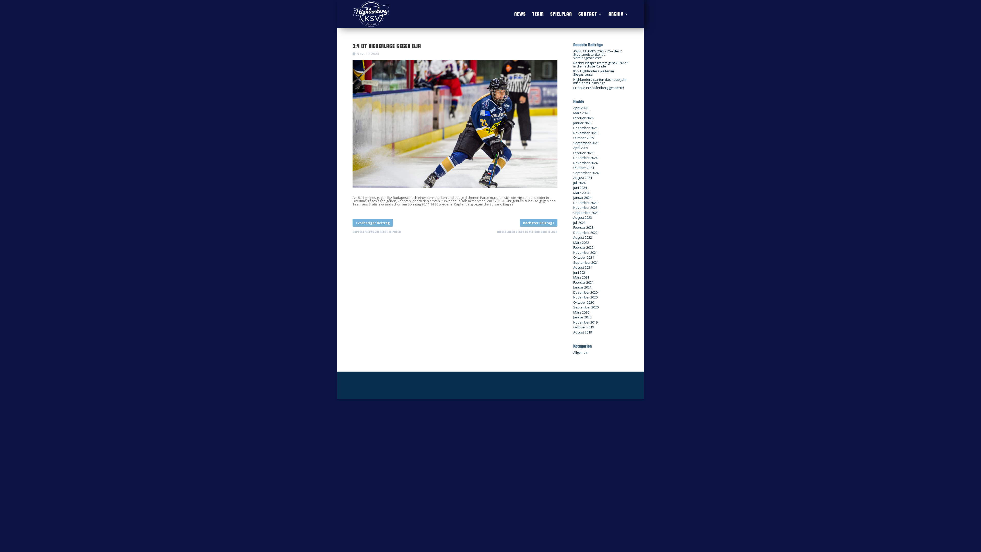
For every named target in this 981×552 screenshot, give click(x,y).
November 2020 (585, 297)
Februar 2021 (583, 282)
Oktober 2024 (583, 167)
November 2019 (585, 322)
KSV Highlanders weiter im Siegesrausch (593, 73)
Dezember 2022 (585, 232)
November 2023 (585, 207)
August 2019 (582, 332)
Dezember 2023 (585, 202)
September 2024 (586, 172)
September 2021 (586, 262)
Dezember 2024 (585, 157)
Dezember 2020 (585, 292)
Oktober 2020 (583, 302)
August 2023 (582, 217)
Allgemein (580, 352)
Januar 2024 (582, 197)
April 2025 (580, 147)
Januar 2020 (582, 317)
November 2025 (585, 133)
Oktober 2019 (583, 327)
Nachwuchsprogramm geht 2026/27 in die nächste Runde (600, 64)
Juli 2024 (579, 182)
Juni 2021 (580, 272)
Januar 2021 (582, 287)
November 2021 (585, 252)
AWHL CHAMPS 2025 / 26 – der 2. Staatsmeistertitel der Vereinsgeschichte (598, 54)
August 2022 (582, 237)
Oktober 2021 (583, 257)
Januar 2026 (582, 123)
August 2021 (582, 267)
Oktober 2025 (583, 137)
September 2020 (586, 307)
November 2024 (585, 162)
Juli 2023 (579, 222)
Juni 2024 (580, 187)
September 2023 (586, 212)
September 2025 (586, 143)
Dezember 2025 (585, 127)
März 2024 (581, 192)
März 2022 (581, 242)
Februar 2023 (583, 227)
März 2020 (581, 312)
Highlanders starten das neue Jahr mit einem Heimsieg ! (600, 81)
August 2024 (582, 177)
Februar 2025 (583, 153)
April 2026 (580, 108)
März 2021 (581, 277)
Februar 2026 (583, 118)
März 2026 (581, 113)
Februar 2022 (583, 247)
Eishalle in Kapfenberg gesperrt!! (598, 87)
